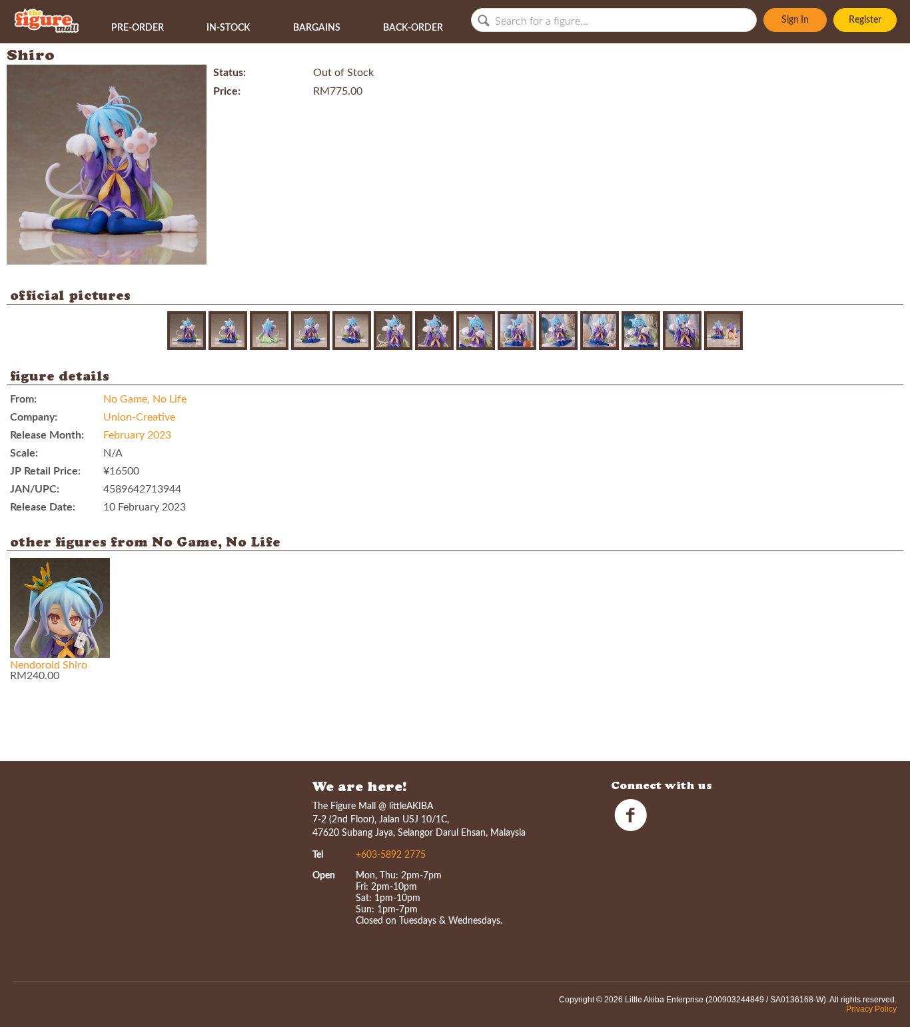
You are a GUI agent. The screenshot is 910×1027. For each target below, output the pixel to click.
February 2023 (137, 435)
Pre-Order (137, 28)
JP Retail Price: (45, 471)
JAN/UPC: (34, 489)
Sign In (795, 20)
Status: (229, 72)
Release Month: (47, 435)
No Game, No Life (145, 399)
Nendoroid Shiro (48, 665)
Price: (226, 91)
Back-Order (413, 28)
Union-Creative (139, 417)
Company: (33, 417)
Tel (317, 855)
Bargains (316, 28)
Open (323, 875)
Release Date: (42, 507)
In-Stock (228, 28)
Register (865, 20)
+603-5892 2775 (391, 855)
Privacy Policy (871, 1009)
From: (23, 399)
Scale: (24, 453)
